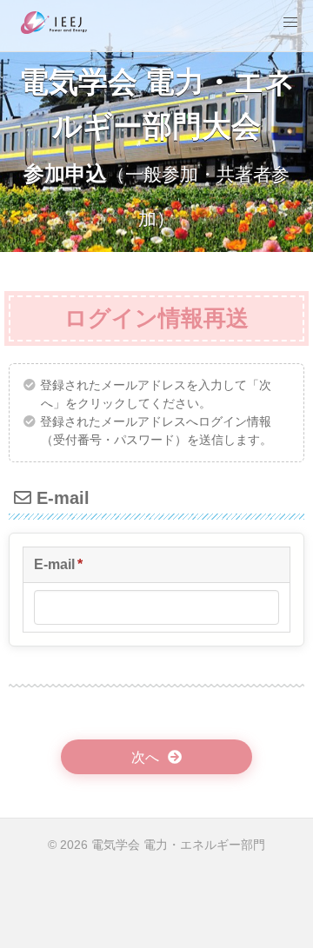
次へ (145, 757)
